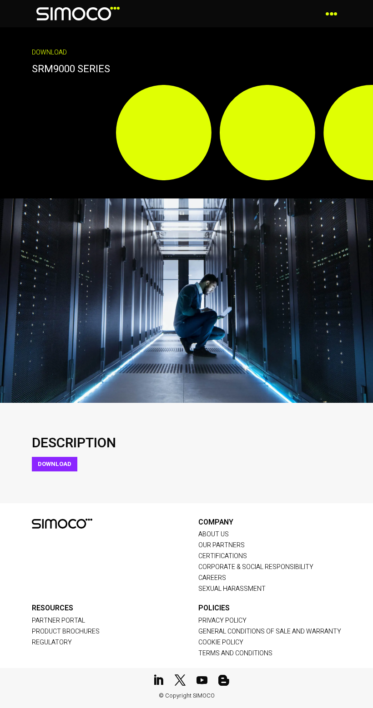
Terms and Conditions (235, 653)
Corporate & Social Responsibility (255, 567)
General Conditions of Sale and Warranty (269, 631)
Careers (212, 578)
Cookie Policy (220, 642)
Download (54, 464)
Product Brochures (66, 631)
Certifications (222, 556)
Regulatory (52, 642)
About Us (213, 534)
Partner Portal (58, 620)
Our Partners (221, 545)
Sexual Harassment (232, 589)
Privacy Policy (222, 620)
